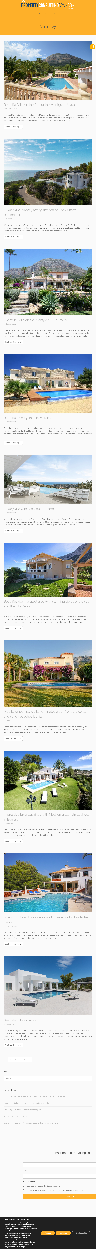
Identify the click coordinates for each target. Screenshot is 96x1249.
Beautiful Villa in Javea (20, 1020)
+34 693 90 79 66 (51, 13)
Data (49, 1186)
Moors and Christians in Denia (15, 1116)
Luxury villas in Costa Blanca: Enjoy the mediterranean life (26, 1103)
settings (22, 1247)
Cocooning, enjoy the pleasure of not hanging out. (23, 1110)
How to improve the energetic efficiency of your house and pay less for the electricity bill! (38, 1096)
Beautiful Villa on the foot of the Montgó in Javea (39, 105)
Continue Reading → (13, 127)
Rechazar (63, 1233)
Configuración (81, 1233)
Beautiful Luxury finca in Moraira (27, 418)
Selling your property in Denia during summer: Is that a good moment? (31, 1123)
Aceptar (48, 1233)
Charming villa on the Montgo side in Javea (35, 320)
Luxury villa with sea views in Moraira (31, 509)
